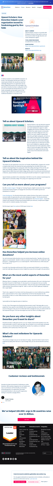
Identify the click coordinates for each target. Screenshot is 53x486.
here (15, 206)
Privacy (21, 439)
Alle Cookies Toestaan (20, 481)
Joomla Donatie (45, 443)
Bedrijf (33, 7)
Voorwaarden (22, 438)
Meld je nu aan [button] (47, 7)
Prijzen (22, 7)
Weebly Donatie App (46, 438)
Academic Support (11, 188)
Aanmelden (30, 3)
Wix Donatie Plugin (45, 436)
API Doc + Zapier (45, 444)
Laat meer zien (33, 478)
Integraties (44, 426)
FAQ (20, 436)
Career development (7, 195)
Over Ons (21, 431)
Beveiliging (22, 441)
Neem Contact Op (23, 429)
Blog (20, 433)
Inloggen (39, 7)
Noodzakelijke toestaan (33, 481)
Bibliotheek (22, 446)
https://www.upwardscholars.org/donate (35, 46)
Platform (17, 7)
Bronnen (28, 7)
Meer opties (44, 481)
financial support (39, 198)
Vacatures (21, 434)
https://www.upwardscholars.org (33, 50)
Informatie (22, 426)
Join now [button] (26, 419)
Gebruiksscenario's (34, 426)
